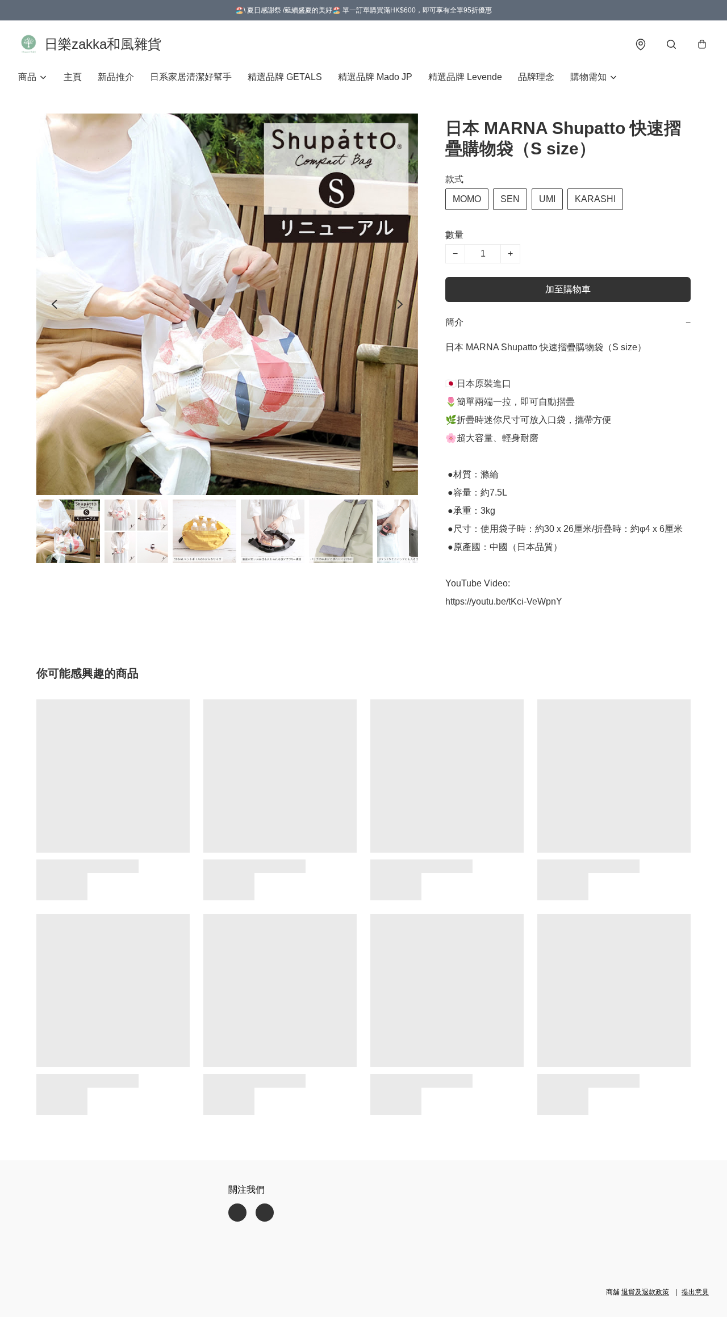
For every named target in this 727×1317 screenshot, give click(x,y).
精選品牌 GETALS (285, 77)
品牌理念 (536, 77)
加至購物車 (568, 289)
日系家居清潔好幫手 (191, 77)
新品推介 (116, 77)
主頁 (73, 77)
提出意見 (695, 1292)
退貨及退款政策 (645, 1292)
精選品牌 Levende (465, 77)
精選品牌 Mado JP (375, 77)
